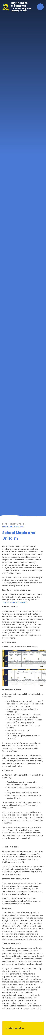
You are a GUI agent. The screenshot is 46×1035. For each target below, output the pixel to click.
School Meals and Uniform (13, 527)
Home (4, 524)
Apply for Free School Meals (15, 602)
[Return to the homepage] (5, 6)
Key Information (17, 524)
